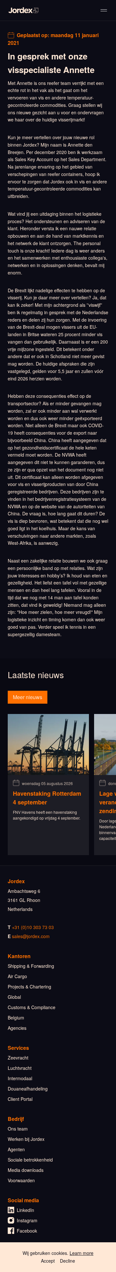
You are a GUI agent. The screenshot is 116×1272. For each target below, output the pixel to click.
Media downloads (26, 1170)
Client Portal (20, 1099)
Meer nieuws (27, 697)
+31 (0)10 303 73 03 (33, 927)
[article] (48, 784)
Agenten (16, 1149)
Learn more (81, 1253)
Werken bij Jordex (26, 1139)
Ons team (18, 1128)
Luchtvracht (20, 1068)
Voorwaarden (21, 1180)
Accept (48, 1260)
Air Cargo (17, 976)
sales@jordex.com (31, 936)
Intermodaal (20, 1078)
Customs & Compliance (31, 1007)
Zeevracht (18, 1057)
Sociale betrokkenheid (30, 1159)
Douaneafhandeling (28, 1088)
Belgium (16, 1017)
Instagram (27, 1220)
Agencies (17, 1028)
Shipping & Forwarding (31, 966)
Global (14, 997)
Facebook (27, 1230)
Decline (67, 1260)
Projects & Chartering (29, 986)
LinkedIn (25, 1210)
